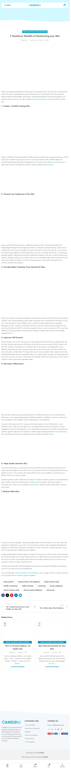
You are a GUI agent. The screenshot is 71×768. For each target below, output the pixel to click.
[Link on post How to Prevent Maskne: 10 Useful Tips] (17, 631)
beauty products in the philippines (29, 582)
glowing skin (49, 165)
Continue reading (18, 667)
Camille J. (33, 40)
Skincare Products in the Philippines (27, 573)
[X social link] (7, 595)
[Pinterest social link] (11, 595)
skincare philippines (56, 586)
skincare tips (51, 590)
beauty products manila (51, 582)
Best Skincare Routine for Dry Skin (52, 647)
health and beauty (27, 586)
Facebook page (22, 575)
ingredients (32, 482)
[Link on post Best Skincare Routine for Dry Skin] (52, 631)
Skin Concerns (24, 642)
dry (30, 426)
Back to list (34, 606)
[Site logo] (35, 5)
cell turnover (16, 342)
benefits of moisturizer (11, 586)
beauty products (9, 582)
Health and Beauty (29, 32)
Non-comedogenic (61, 431)
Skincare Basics (41, 32)
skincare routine (30, 159)
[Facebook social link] (3, 595)
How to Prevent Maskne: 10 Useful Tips (17, 647)
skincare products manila (11, 590)
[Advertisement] (35, 180)
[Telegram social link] (20, 595)
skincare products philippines (33, 590)
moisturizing (41, 586)
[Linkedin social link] (16, 595)
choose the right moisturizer (43, 99)
